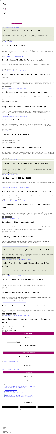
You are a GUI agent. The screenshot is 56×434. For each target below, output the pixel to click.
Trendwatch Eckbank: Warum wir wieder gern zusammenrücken (25, 120)
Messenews (11, 40)
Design (4, 12)
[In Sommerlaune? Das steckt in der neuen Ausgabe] (28, 289)
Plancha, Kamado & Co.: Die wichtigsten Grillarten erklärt (22, 279)
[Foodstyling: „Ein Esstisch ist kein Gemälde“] (28, 233)
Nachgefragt (13, 231)
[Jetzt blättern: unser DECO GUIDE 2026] (28, 174)
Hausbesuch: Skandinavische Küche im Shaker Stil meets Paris (25, 306)
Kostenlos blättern (28, 372)
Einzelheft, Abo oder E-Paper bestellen (28, 352)
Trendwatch (10, 129)
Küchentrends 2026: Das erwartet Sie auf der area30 (21, 31)
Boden (3, 158)
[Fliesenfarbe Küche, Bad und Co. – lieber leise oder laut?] (28, 144)
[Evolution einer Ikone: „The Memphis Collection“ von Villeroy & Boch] (28, 246)
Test (16, 69)
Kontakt (4, 427)
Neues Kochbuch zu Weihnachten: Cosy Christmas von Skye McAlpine (27, 191)
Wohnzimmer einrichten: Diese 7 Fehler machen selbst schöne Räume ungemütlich (19, 386)
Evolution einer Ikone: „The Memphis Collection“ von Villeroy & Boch (26, 250)
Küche (4, 9)
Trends (10, 244)
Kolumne (10, 69)
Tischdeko (9, 142)
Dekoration (7, 199)
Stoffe (4, 5)
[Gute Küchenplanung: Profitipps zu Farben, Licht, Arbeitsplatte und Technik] (28, 315)
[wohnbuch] (28, 398)
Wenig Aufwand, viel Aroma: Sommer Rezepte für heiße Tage (24, 107)
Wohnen (5, 4)
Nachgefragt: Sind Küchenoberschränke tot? (18, 222)
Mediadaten (5, 428)
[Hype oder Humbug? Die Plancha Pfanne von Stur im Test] (28, 56)
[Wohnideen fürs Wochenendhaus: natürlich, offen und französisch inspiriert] (28, 71)
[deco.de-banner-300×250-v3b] (28, 421)
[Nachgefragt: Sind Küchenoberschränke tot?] (28, 218)
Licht (5, 186)
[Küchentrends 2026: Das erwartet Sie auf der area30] (28, 27)
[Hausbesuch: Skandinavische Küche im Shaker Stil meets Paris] (28, 302)
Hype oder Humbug (5, 69)
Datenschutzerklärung (7, 432)
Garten (4, 8)
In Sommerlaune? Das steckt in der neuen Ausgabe (20, 293)
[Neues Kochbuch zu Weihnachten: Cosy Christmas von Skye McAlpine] (28, 187)
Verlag (4, 429)
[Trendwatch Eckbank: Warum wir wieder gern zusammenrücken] (28, 116)
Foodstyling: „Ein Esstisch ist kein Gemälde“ (18, 237)
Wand (4, 7)
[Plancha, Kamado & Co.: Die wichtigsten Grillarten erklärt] (28, 275)
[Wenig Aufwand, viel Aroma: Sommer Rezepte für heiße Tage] (28, 103)
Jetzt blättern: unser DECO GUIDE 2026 (16, 178)
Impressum (5, 431)
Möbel (13, 300)
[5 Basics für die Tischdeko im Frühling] (28, 130)
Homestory (3, 101)
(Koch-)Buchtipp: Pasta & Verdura (14, 45)
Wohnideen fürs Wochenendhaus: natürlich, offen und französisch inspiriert (18, 396)
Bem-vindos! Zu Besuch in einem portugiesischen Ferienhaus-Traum (27, 92)
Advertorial (3, 40)
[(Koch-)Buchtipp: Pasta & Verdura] (28, 42)
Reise (4, 13)
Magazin (10, 114)
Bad (3, 11)
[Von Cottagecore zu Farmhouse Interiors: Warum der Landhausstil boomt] (28, 201)
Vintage (13, 101)
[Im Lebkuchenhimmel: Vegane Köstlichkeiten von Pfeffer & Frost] (28, 160)
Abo (3, 3)
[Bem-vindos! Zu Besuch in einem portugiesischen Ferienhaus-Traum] (28, 88)
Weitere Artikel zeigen (28, 333)
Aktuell (3, 142)
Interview (6, 231)
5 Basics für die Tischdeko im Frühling (15, 134)
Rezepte (13, 114)
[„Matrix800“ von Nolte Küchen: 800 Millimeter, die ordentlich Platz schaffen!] (28, 259)
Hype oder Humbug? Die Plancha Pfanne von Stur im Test (23, 60)
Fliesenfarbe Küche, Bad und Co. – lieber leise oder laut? (22, 148)
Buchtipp (3, 114)
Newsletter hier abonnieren (16, 23)
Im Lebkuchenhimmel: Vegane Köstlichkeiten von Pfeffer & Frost (25, 163)
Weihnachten (19, 199)
